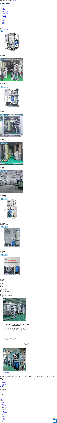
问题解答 (3, 23)
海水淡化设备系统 (5, 10)
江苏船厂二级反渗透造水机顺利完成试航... (6, 372)
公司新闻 (4, 20)
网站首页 (4, 29)
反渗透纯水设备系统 (5, 11)
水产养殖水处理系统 (5, 13)
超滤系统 (3, 385)
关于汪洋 (3, 402)
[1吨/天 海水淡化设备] (11, 220)
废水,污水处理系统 (5, 17)
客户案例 (3, 25)
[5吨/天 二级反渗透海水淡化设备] (11, 276)
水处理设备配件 (5, 18)
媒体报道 (4, 22)
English (2, 1)
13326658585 (14, 0)
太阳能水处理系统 (5, 12)
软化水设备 (4, 409)
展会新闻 (4, 416)
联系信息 (1, 386)
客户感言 (4, 26)
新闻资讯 (3, 19)
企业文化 (4, 8)
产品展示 (7, 29)
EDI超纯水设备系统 (5, 15)
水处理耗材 (4, 413)
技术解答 (4, 24)
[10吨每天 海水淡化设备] (11, 248)
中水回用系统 (4, 411)
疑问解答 (4, 418)
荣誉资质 (4, 9)
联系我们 (3, 27)
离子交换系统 (4, 16)
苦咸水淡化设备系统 (5, 406)
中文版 (3, 6)
